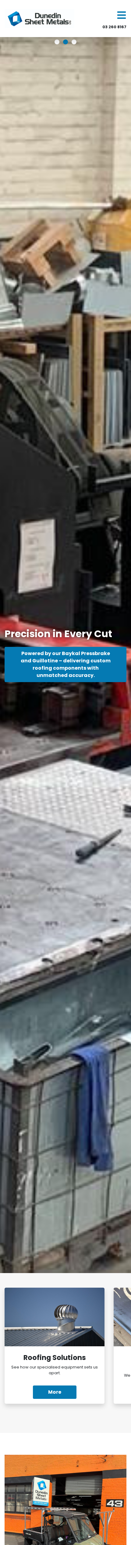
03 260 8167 (114, 26)
